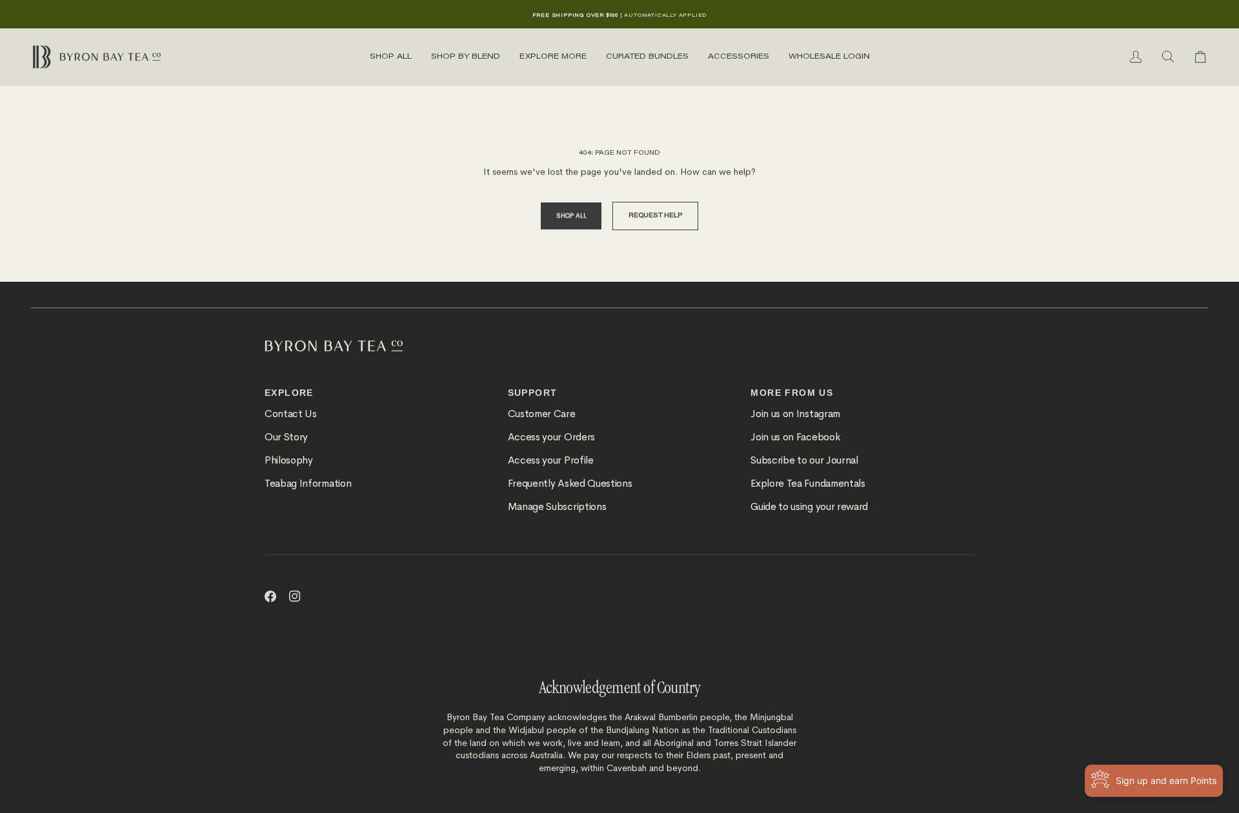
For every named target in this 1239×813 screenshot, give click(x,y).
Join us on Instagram (795, 413)
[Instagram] (295, 596)
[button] (390, 56)
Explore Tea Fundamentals (807, 483)
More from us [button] (791, 392)
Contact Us (291, 413)
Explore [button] (289, 392)
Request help (655, 216)
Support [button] (533, 392)
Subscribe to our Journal (804, 460)
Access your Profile (551, 460)
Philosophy (289, 460)
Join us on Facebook (795, 437)
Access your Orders (551, 437)
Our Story (286, 437)
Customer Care (542, 413)
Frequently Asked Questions (570, 483)
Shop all (571, 215)
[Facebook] (270, 596)
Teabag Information (308, 483)
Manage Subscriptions (557, 506)
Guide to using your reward (809, 506)
